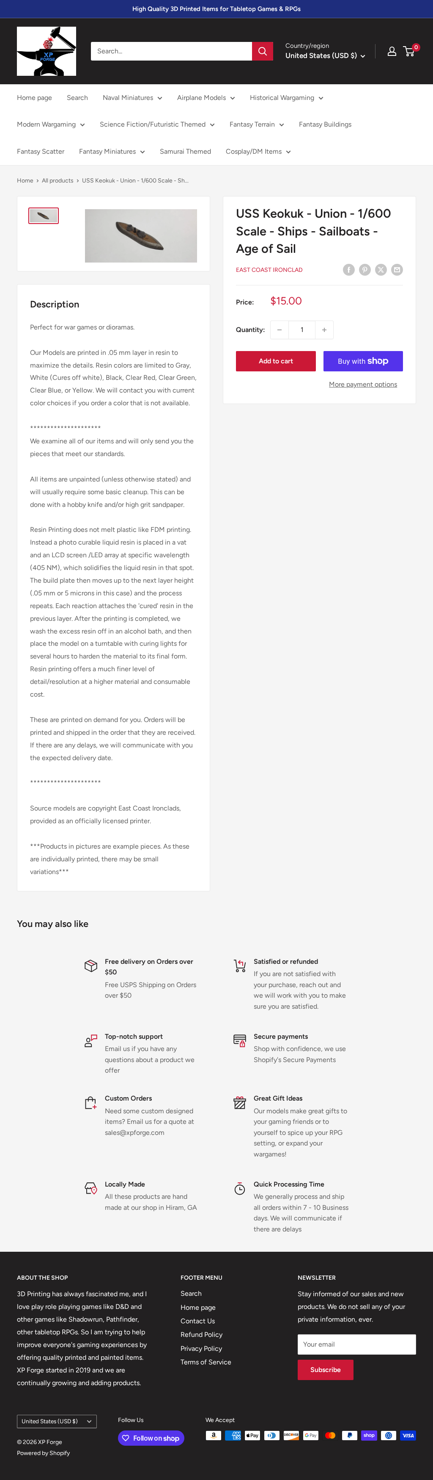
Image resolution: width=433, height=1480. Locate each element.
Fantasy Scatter (40, 151)
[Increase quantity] (324, 330)
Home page (34, 98)
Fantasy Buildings (325, 124)
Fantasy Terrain (252, 124)
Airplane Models (201, 98)
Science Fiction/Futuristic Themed (153, 124)
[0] (409, 51)
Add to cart (276, 361)
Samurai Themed (185, 151)
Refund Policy (201, 1335)
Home (25, 180)
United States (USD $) (50, 1421)
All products (58, 180)
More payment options (363, 384)
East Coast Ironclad (269, 270)
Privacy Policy (201, 1348)
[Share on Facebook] (349, 269)
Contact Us (198, 1321)
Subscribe (325, 1370)
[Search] (262, 51)
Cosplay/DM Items (254, 151)
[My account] (392, 51)
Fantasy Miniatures (107, 151)
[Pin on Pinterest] (365, 269)
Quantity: (250, 330)
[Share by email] (397, 269)
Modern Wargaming (46, 124)
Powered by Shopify (43, 1453)
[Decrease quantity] (279, 330)
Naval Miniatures (128, 98)
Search (77, 98)
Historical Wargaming (282, 98)
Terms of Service (206, 1362)
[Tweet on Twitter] (381, 269)
